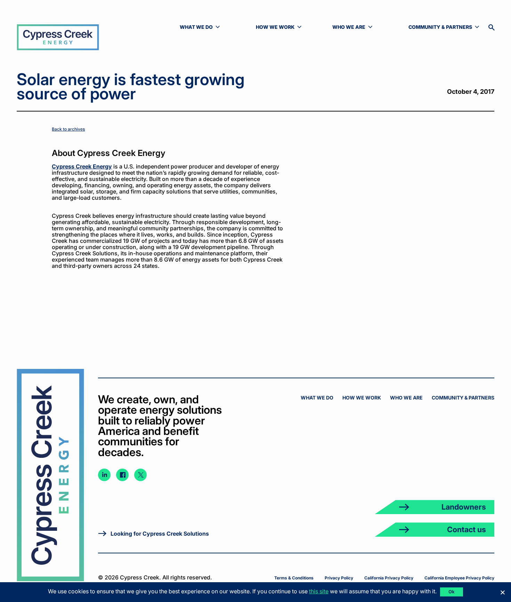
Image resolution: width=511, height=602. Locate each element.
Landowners (463, 506)
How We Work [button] (278, 27)
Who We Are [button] (355, 27)
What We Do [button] (202, 27)
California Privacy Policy (388, 577)
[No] (502, 592)
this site (318, 591)
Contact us (466, 529)
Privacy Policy (339, 577)
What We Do (317, 398)
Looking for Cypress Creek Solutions (160, 533)
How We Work (361, 398)
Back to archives (68, 129)
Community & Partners (463, 398)
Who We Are (406, 398)
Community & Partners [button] (440, 27)
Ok (451, 591)
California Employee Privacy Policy (459, 577)
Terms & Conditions (294, 577)
